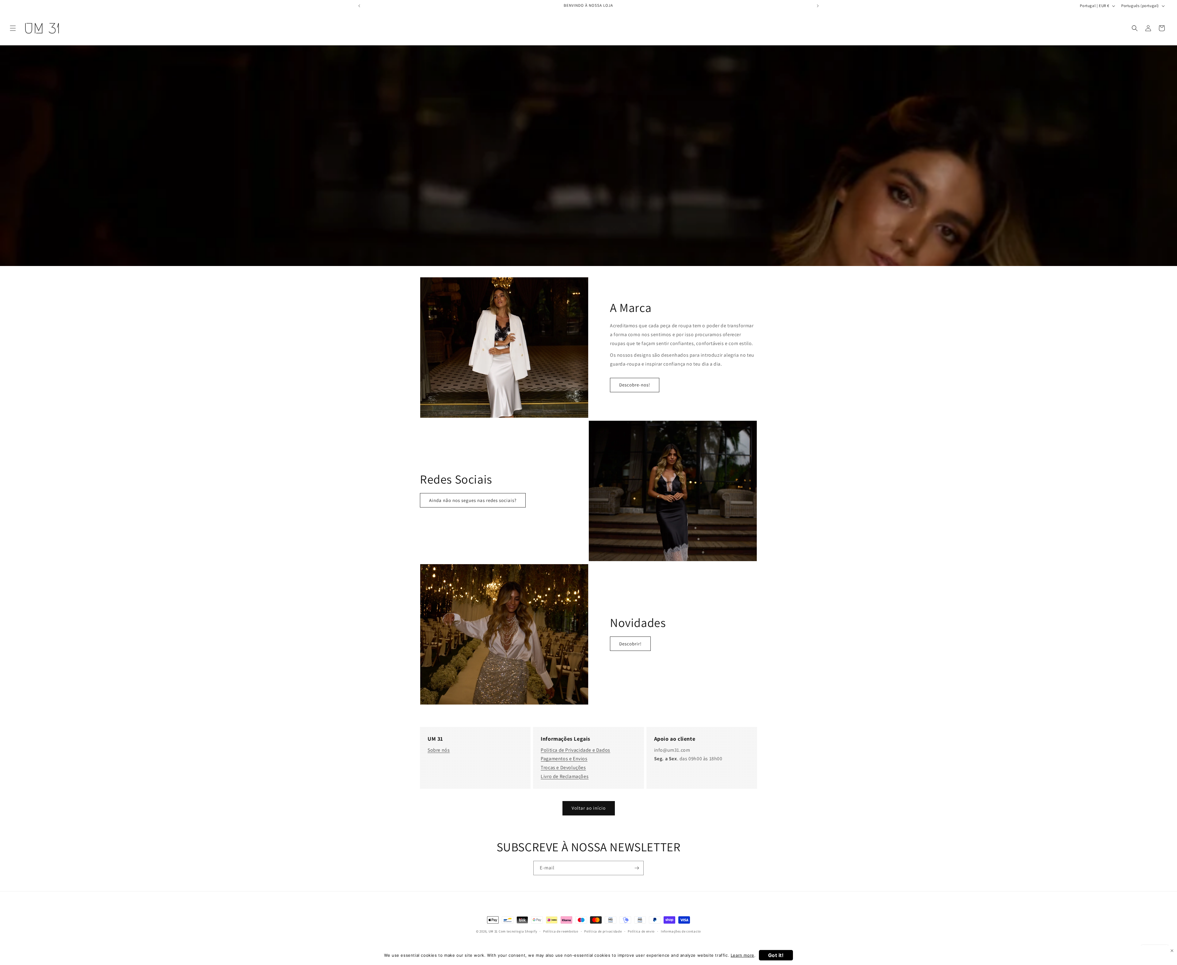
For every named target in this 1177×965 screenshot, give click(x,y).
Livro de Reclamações (564, 776)
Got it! (776, 955)
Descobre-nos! (634, 385)
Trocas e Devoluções (563, 767)
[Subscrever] (636, 868)
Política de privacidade (603, 931)
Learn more (742, 955)
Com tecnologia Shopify (518, 931)
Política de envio (641, 931)
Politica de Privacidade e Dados (575, 750)
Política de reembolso (560, 931)
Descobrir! (630, 644)
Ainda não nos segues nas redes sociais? (472, 500)
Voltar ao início (589, 808)
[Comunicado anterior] (359, 6)
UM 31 (493, 931)
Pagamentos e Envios (564, 758)
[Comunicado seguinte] (818, 6)
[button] (13, 28)
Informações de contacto (681, 931)
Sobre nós (439, 750)
